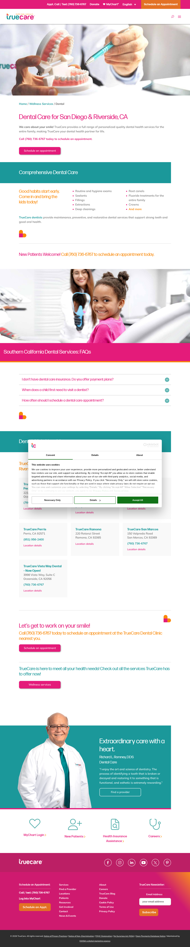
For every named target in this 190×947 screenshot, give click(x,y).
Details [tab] (95, 455)
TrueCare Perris (34, 529)
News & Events (67, 916)
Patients (64, 898)
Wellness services (40, 684)
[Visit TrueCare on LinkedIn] (131, 862)
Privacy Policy (107, 911)
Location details (32, 508)
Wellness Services (41, 104)
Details (93, 500)
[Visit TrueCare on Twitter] (155, 862)
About (102, 885)
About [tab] (139, 455)
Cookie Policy (106, 902)
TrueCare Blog (107, 894)
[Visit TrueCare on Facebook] (108, 862)
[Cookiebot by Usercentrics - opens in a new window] (146, 445)
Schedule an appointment (40, 150)
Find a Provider (67, 889)
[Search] (172, 16)
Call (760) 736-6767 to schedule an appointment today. (107, 254)
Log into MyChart (29, 898)
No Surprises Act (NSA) (124, 936)
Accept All (137, 500)
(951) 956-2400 (33, 539)
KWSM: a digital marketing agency (95, 941)
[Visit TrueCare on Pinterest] (167, 862)
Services (63, 885)
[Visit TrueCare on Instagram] (120, 862)
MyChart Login (34, 835)
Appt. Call (53, 4)
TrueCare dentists (30, 217)
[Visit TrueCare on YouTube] (143, 862)
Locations (64, 894)
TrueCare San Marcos (142, 529)
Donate (94, 4)
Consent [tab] (50, 455)
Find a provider (120, 792)
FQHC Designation (103, 936)
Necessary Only (52, 500)
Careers (154, 836)
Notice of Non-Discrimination (81, 936)
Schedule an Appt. (35, 907)
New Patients (74, 836)
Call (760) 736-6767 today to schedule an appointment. (55, 139)
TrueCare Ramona (88, 529)
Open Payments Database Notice (150, 936)
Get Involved (66, 907)
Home (23, 104)
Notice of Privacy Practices (55, 936)
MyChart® (112, 4)
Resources (65, 902)
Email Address (155, 894)
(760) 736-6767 (77, 4)
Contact (63, 911)
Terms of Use (106, 907)
